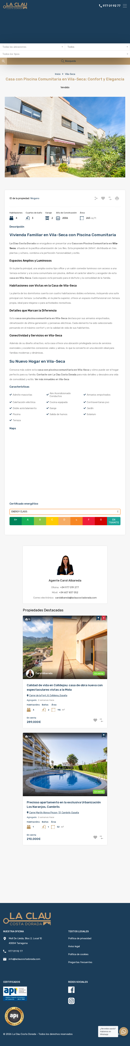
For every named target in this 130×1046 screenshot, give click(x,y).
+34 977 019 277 (69, 587)
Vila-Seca (70, 74)
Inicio (58, 74)
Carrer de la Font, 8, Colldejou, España (48, 695)
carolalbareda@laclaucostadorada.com (76, 597)
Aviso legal (74, 946)
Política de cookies (78, 954)
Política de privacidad (79, 938)
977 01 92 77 (111, 5)
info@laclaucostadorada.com (24, 959)
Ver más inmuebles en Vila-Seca (52, 379)
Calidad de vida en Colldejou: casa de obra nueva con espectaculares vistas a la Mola (65, 687)
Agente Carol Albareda (65, 580)
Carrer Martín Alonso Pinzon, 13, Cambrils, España (54, 812)
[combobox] (32, 47)
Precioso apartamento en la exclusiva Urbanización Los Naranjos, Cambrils (64, 804)
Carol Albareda (44, 673)
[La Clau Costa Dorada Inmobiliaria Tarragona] (15, 7)
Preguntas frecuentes (80, 962)
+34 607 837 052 (68, 592)
